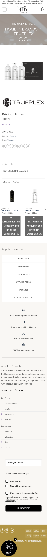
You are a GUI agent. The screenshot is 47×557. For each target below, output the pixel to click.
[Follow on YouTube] (12, 530)
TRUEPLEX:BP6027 (33, 210)
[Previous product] (26, 39)
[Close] (15, 539)
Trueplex (23, 34)
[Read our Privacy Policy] (40, 497)
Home (10, 29)
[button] (4, 9)
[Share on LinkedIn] (28, 146)
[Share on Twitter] (14, 146)
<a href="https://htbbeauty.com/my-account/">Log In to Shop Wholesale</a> (12, 226)
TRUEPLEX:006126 (10, 210)
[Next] (44, 214)
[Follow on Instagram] (7, 530)
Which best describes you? (17, 474)
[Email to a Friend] (18, 146)
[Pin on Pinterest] (23, 146)
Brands (30, 29)
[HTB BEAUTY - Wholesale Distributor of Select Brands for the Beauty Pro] (23, 9)
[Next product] (21, 39)
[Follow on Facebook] (2, 530)
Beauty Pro (15, 481)
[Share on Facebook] (9, 146)
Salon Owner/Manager (20, 486)
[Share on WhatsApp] (4, 146)
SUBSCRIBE (23, 508)
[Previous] (2, 214)
